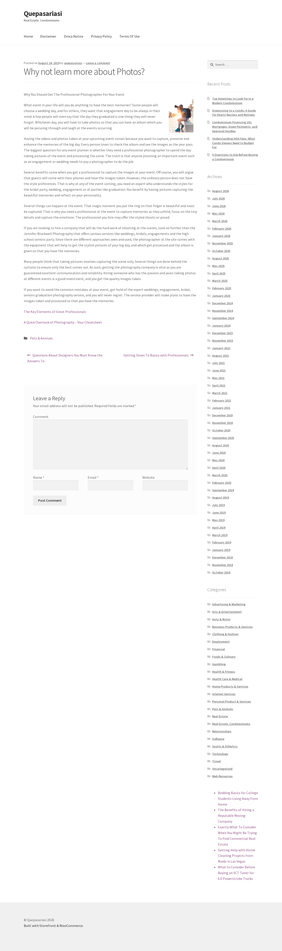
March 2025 (219, 281)
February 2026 (221, 229)
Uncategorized (222, 769)
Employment (221, 642)
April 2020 (218, 468)
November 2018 (222, 565)
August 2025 (220, 258)
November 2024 (222, 311)
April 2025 (218, 273)
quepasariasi (73, 63)
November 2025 (222, 243)
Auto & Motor (221, 619)
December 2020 (222, 415)
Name (38, 477)
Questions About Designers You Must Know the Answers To (64, 358)
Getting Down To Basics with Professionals (156, 356)
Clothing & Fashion (225, 634)
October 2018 (221, 572)
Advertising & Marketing (228, 604)
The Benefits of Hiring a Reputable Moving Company (236, 815)
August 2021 (220, 356)
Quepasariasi (43, 13)
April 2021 (218, 385)
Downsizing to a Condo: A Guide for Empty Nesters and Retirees (234, 113)
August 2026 (220, 191)
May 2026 (218, 213)
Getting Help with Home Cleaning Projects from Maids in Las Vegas (236, 856)
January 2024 (221, 326)
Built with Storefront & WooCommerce (53, 925)
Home (28, 36)
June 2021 (219, 370)
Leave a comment (98, 63)
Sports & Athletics (224, 746)
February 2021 (221, 400)
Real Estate (220, 716)
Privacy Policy (101, 36)
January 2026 (221, 236)
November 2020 (222, 423)
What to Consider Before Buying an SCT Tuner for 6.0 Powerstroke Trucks (236, 873)
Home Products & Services (230, 686)
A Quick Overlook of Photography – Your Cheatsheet (63, 322)
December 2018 (222, 557)
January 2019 (221, 550)
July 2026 (218, 198)
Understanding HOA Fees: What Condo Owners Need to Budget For (233, 143)
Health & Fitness (223, 672)
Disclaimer (48, 36)
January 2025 (221, 296)
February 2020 (221, 483)
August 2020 (220, 445)
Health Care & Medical (227, 679)
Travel (216, 761)
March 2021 (219, 393)
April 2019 (218, 528)
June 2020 (219, 453)
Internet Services (224, 694)
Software (218, 739)
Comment (40, 416)
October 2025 (221, 251)
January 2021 (221, 408)
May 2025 (218, 266)
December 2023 (222, 333)
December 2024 (222, 303)
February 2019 (221, 542)
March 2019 (219, 535)
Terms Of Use (129, 36)
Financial (218, 649)
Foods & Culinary (224, 657)
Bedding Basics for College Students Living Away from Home (238, 798)
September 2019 (223, 490)
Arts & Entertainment (227, 612)
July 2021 (218, 363)
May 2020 (218, 460)
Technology (220, 754)
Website (148, 477)
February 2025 (221, 288)
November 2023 (222, 341)
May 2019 (218, 520)
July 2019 (218, 505)
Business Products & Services (232, 627)
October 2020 (221, 430)
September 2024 (223, 318)
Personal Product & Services (231, 701)
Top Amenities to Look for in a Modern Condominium (233, 101)
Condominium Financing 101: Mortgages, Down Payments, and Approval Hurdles (234, 126)
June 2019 (219, 513)
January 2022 (221, 348)
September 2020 (223, 438)
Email (93, 477)
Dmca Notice (73, 36)
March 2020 (219, 475)
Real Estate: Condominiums (231, 724)
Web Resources (222, 776)
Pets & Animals (41, 338)
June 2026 (219, 206)
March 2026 (219, 221)
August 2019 (220, 497)
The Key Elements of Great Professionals (55, 311)
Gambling (219, 664)
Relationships (221, 731)
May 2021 (218, 378)
